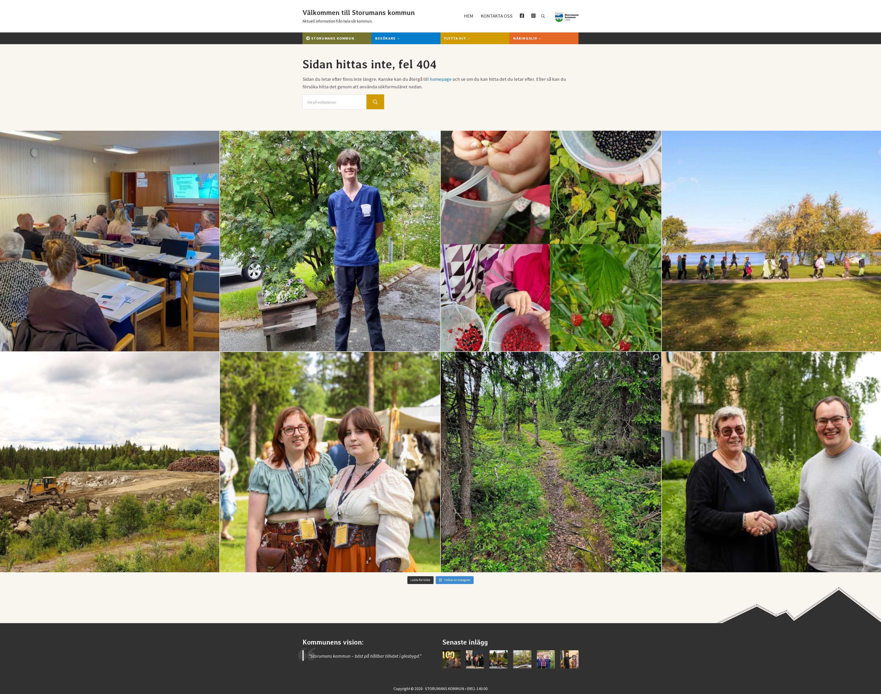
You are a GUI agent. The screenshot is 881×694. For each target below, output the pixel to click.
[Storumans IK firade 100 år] (451, 659)
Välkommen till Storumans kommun (358, 13)
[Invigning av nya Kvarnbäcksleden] (522, 659)
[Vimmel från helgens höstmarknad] (498, 659)
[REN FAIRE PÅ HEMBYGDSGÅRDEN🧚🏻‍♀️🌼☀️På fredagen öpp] (330, 462)
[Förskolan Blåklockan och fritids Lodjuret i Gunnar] (551, 241)
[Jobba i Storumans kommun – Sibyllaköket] (569, 659)
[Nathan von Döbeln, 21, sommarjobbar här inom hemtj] (330, 241)
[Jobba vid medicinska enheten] (546, 659)
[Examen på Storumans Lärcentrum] (475, 659)
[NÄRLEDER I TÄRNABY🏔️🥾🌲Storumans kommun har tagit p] (551, 462)
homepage (441, 79)
